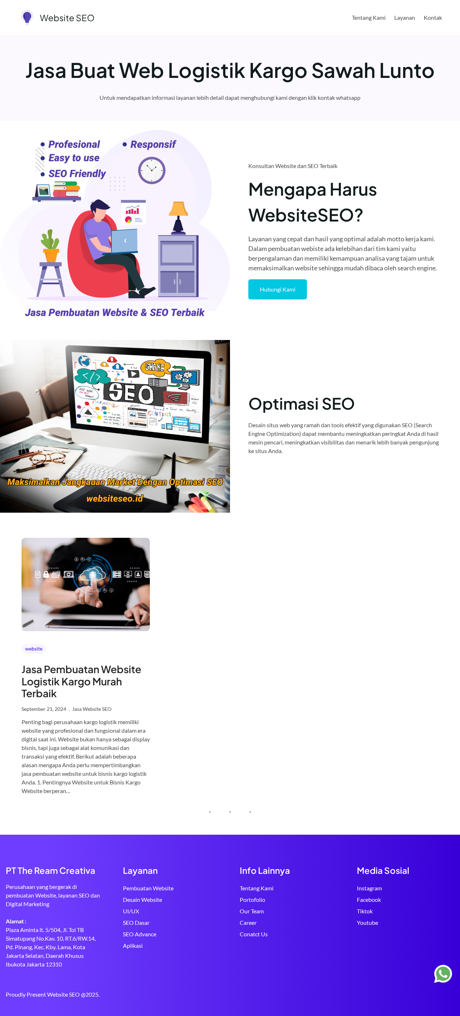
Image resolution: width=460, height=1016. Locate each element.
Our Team (252, 911)
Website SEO (67, 17)
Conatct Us (254, 934)
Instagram (369, 888)
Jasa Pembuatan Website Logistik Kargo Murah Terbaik (81, 681)
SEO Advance (139, 934)
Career (248, 922)
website (33, 649)
